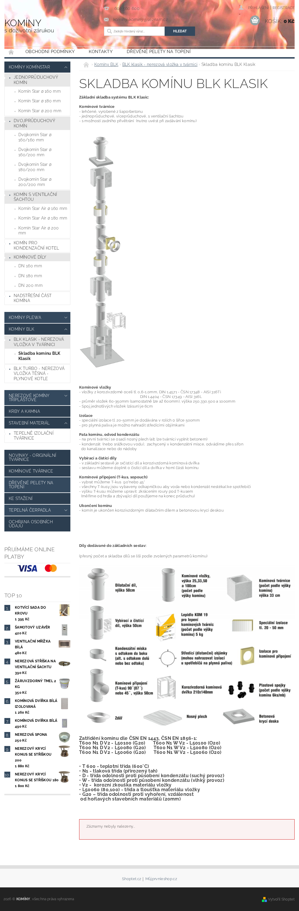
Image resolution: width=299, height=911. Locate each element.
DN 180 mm (30, 275)
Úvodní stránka (11, 52)
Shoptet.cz (131, 879)
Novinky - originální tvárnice (32, 457)
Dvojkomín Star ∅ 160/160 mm (34, 137)
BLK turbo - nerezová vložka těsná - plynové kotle (39, 373)
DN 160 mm (30, 266)
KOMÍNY (29, 25)
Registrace (284, 8)
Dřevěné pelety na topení (159, 51)
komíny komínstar (29, 67)
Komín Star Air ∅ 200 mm (38, 231)
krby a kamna (24, 411)
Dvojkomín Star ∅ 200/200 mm (34, 182)
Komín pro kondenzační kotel (36, 245)
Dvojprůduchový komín (34, 123)
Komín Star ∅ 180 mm (39, 101)
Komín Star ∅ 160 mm (39, 91)
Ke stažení (20, 498)
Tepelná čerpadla (30, 510)
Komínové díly (30, 257)
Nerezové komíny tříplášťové (29, 397)
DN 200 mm (30, 285)
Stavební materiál (29, 423)
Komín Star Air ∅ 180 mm (42, 218)
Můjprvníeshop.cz (161, 879)
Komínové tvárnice (31, 471)
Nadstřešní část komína (33, 298)
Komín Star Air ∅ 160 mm (42, 208)
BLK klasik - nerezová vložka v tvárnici (39, 342)
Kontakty (101, 51)
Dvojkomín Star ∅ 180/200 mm (34, 167)
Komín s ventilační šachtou (35, 197)
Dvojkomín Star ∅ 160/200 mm (34, 152)
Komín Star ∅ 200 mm (39, 110)
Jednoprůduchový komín (36, 80)
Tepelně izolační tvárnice (33, 436)
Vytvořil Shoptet (281, 899)
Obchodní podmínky (50, 51)
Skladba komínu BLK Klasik (39, 356)
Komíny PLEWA (25, 317)
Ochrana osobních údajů (31, 523)
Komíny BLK (21, 329)
